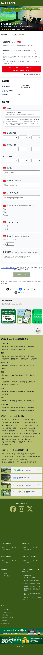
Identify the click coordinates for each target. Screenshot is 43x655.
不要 (6, 226)
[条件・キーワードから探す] (11, 547)
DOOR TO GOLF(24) (33, 456)
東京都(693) (14, 359)
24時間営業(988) (7, 436)
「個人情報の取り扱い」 (9, 268)
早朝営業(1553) (19, 436)
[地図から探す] (11, 550)
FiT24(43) (32, 462)
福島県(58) (21, 349)
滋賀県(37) (31, 382)
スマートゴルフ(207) (8, 454)
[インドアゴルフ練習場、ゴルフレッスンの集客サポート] (21, 640)
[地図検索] (24, 316)
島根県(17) (13, 391)
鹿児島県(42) (22, 410)
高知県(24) (30, 401)
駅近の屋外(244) (7, 445)
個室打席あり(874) (26, 434)
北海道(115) (5, 347)
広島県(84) (30, 391)
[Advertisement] (21, 526)
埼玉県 (20, 282)
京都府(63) (23, 382)
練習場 (15, 282)
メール (7, 209)
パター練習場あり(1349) (9, 428)
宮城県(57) (31, 347)
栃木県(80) (14, 356)
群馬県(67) (22, 356)
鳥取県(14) (5, 391)
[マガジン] (11, 573)
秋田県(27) (5, 349)
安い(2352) (16, 422)
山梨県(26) (34, 359)
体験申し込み (21, 274)
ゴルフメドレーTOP (6, 282)
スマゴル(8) (20, 454)
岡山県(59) (21, 391)
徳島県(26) (5, 401)
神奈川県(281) (24, 359)
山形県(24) (13, 349)
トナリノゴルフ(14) (21, 462)
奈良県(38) (5, 385)
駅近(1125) (36, 434)
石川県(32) (21, 366)
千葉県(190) (5, 359)
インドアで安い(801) (24, 439)
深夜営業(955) (29, 436)
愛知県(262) (5, 375)
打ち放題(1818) (6, 422)
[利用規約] (11, 621)
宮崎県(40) (13, 410)
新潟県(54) (5, 366)
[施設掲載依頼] (32, 575)
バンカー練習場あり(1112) (27, 428)
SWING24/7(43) (30, 454)
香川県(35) (13, 401)
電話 (6, 212)
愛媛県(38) (21, 401)
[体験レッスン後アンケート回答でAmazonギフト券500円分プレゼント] (8, 316)
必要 (6, 229)
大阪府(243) (5, 382)
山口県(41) (5, 394)
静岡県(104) (23, 375)
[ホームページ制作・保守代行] (32, 581)
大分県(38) (5, 410)
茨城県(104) (5, 356)
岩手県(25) (22, 347)
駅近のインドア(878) (25, 442)
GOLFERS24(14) (7, 459)
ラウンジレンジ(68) (8, 456)
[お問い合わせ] (11, 610)
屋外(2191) (5, 420)
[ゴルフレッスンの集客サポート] (32, 586)
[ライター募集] (11, 576)
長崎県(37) (22, 407)
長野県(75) (5, 368)
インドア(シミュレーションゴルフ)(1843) (23, 420)
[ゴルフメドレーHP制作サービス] (21, 631)
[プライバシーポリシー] (11, 618)
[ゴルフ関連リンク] (11, 615)
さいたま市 (26, 282)
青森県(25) (14, 347)
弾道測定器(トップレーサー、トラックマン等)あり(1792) (20, 425)
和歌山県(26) (14, 385)
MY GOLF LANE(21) (8, 462)
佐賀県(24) (14, 407)
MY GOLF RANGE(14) (20, 459)
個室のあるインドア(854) (10, 442)
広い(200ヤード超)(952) (29, 422)
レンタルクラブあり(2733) (10, 434)
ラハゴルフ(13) (20, 456)
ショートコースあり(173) (28, 431)
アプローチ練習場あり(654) (10, 431)
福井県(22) (30, 366)
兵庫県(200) (14, 382)
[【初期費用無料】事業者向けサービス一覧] (32, 590)
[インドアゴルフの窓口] (32, 578)
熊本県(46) (31, 407)
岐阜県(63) (14, 375)
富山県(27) (13, 366)
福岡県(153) (5, 407)
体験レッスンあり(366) (9, 439)
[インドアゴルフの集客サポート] (32, 584)
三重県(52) (31, 375)
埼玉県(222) (31, 356)
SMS (6, 215)
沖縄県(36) (31, 410)
